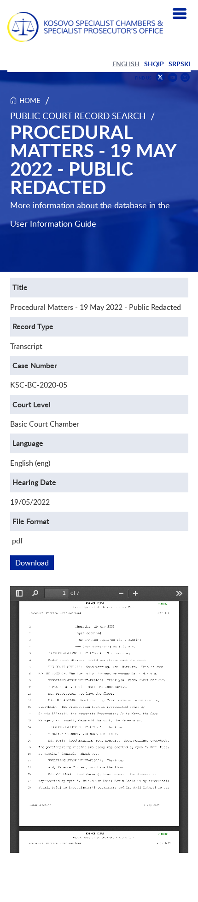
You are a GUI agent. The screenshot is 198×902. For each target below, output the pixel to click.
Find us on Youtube (172, 77)
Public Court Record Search (78, 115)
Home (30, 100)
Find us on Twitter (160, 77)
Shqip (154, 63)
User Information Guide (53, 223)
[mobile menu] (179, 14)
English (126, 63)
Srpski (180, 63)
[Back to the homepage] (85, 27)
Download (34, 563)
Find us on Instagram (185, 77)
